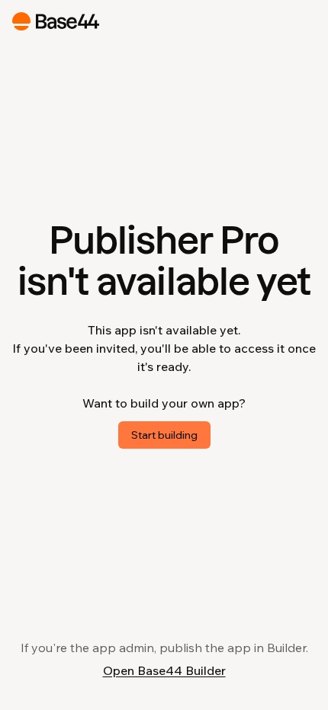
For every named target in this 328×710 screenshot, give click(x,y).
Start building (164, 435)
